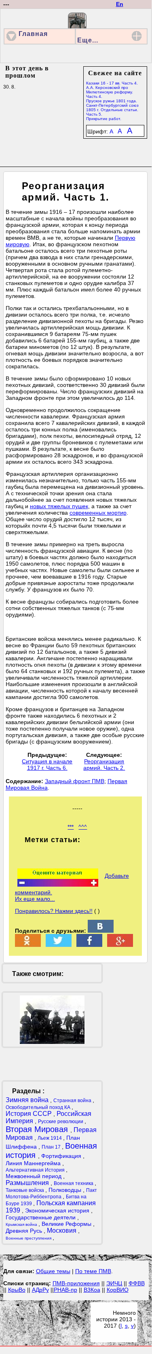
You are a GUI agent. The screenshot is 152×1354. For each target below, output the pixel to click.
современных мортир (98, 512)
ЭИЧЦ (114, 1283)
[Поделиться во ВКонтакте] (101, 930)
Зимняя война (28, 1099)
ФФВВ (137, 1283)
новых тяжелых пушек (59, 506)
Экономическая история (58, 1210)
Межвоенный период (34, 1176)
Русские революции (61, 1121)
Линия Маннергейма (34, 1163)
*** (71, 827)
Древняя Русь (25, 1230)
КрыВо (16, 1289)
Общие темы (53, 1271)
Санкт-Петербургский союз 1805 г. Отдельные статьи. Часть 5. (112, 109)
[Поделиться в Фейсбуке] (89, 945)
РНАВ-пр (65, 1289)
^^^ (82, 827)
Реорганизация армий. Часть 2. (104, 764)
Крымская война (22, 1224)
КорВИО (118, 1289)
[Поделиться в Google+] (120, 945)
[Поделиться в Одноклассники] (28, 945)
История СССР (29, 1113)
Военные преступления (29, 1238)
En (119, 4)
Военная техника (74, 1183)
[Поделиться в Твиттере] (59, 945)
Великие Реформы (67, 1224)
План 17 (52, 1147)
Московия (62, 1230)
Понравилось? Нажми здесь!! (54, 911)
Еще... (87, 40)
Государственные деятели (41, 1217)
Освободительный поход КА (39, 1107)
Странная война (73, 1100)
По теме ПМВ (93, 1271)
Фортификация (62, 1156)
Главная (33, 33)
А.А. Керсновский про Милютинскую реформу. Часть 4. (109, 92)
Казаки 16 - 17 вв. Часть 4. (112, 83)
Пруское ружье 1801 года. (111, 101)
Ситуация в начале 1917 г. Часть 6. (47, 764)
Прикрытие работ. (103, 118)
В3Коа (92, 1289)
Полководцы (66, 1190)
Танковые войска (25, 1190)
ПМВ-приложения (76, 1283)
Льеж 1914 (50, 1138)
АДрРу (40, 1289)
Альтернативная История (36, 1170)
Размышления (28, 1182)
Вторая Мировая (38, 1129)
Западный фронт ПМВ (74, 781)
